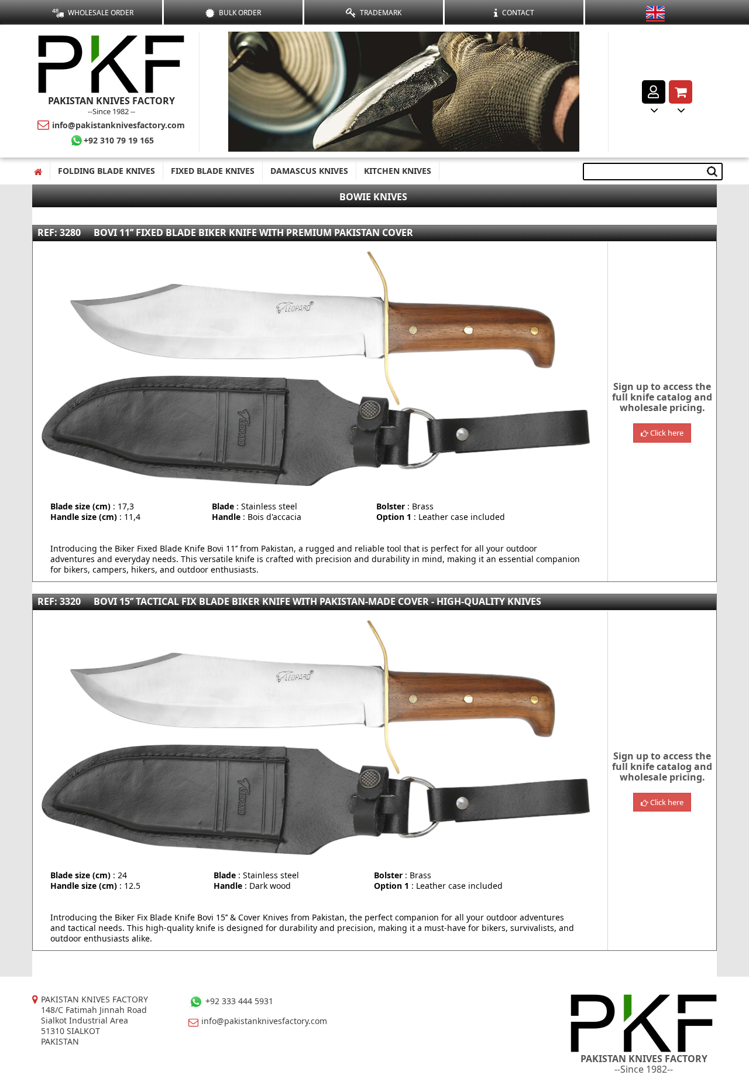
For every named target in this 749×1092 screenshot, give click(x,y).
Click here (665, 432)
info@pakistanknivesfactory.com (118, 125)
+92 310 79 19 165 (119, 140)
